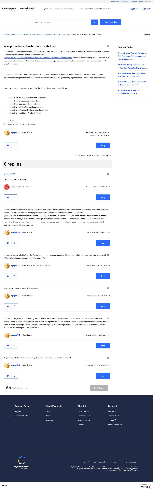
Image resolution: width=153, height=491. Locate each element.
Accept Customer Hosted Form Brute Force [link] (86, 34)
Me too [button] (12, 120)
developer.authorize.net (119, 1)
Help (136, 9)
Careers (81, 424)
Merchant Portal (21, 416)
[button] (7, 145)
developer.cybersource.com (141, 1)
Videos (48, 416)
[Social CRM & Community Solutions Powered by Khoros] (146, 486)
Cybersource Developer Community (9, 9)
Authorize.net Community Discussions (45, 34)
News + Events (84, 420)
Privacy (114, 462)
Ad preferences (129, 462)
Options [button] (147, 34)
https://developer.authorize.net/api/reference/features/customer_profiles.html (38, 58)
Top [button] (5, 486)
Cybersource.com (85, 411)
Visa (85, 462)
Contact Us (82, 416)
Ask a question (111, 22)
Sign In (148, 9)
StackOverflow (114, 424)
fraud (16, 124)
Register (18, 411)
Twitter (111, 411)
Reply (103, 145)
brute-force (10, 124)
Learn (48, 411)
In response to (42, 265)
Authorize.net (99, 462)
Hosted (21, 124)
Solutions (50, 420)
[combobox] (65, 22)
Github (111, 420)
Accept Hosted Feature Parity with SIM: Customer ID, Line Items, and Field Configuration (132, 56)
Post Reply (98, 388)
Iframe (27, 124)
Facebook (112, 416)
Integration (65, 34)
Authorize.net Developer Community (95, 9)
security (32, 124)
